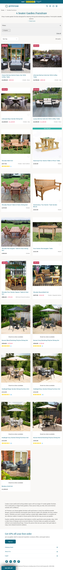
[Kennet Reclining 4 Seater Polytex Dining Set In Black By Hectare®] (15, 304)
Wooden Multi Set (7, 160)
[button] (9, 568)
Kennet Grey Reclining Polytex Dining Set (46, 340)
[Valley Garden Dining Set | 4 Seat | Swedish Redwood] (15, 216)
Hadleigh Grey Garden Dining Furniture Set (15, 437)
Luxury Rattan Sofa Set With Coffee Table (46, 119)
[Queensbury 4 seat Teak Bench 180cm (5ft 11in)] (47, 173)
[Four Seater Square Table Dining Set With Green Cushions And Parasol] (15, 260)
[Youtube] (15, 561)
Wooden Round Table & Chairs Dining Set (15, 205)
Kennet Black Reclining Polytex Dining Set (15, 340)
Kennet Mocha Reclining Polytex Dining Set (46, 437)
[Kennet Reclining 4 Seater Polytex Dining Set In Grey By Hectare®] (47, 304)
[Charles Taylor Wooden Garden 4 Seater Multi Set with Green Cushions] (15, 128)
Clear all (58, 33)
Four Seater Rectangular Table (43, 248)
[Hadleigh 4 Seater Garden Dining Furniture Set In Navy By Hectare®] (47, 352)
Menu (57, 6)
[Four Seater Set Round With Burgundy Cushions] (47, 260)
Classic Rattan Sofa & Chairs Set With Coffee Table (14, 76)
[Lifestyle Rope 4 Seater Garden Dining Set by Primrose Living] (15, 87)
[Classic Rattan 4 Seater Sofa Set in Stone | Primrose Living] (15, 43)
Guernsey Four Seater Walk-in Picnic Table (46, 160)
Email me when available (16, 337)
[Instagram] (11, 561)
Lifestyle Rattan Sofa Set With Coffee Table (45, 76)
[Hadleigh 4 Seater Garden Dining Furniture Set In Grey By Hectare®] (15, 401)
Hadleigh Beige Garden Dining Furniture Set (15, 389)
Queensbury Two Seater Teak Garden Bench (45, 205)
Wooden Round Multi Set (41, 292)
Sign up (10, 541)
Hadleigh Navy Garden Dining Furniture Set (46, 389)
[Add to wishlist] (28, 71)
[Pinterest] (19, 561)
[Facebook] (7, 561)
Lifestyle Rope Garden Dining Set (12, 119)
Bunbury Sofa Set (7, 486)
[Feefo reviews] (31, 1)
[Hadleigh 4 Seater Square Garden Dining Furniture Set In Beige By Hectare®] (15, 352)
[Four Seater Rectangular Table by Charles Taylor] (47, 216)
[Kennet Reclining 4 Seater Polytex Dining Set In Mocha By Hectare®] (47, 401)
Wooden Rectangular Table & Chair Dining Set (15, 249)
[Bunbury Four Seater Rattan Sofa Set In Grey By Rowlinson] (15, 450)
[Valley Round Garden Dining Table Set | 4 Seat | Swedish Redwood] (15, 173)
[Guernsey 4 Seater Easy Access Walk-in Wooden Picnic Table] (47, 144)
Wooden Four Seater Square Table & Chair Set (15, 293)
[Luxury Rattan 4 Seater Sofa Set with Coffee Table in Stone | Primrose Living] (47, 87)
